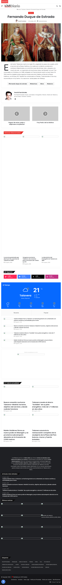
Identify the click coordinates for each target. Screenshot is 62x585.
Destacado (14, 561)
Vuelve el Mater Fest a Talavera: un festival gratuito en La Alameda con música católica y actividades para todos (35, 319)
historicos (34, 84)
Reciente (16, 313)
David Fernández (22, 21)
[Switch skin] (57, 6)
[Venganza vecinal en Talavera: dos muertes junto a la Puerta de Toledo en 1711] (31, 196)
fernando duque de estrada (18, 84)
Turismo (24, 9)
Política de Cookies (47, 579)
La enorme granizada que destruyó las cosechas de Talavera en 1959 (11, 259)
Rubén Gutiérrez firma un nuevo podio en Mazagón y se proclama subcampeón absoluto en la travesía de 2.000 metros (33, 341)
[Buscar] (60, 6)
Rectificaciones (56, 579)
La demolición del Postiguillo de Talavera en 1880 (49, 259)
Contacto (20, 579)
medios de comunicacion (7, 564)
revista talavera (25, 567)
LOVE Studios (23, 577)
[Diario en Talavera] (12, 6)
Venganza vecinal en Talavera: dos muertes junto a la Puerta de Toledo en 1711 (31, 260)
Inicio (19, 9)
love (42, 84)
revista (17, 564)
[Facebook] (15, 99)
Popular (46, 313)
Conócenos (14, 579)
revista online (17, 567)
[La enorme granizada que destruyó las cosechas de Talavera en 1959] (12, 196)
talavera (50, 84)
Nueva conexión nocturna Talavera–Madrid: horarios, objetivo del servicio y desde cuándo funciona (15, 405)
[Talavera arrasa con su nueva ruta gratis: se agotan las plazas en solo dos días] (11, 543)
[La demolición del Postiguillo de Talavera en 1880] (50, 196)
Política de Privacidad (35, 579)
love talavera (47, 561)
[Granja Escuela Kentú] (31, 546)
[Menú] (2, 6)
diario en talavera (23, 561)
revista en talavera (25, 564)
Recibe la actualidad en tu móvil (31, 352)
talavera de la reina (6, 570)
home (36, 561)
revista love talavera (6, 567)
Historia (28, 9)
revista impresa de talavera (38, 564)
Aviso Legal (26, 579)
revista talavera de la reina (37, 567)
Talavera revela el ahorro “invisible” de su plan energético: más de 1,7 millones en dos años (45, 405)
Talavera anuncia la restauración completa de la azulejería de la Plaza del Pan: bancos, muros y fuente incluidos (44, 435)
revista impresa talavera (51, 564)
